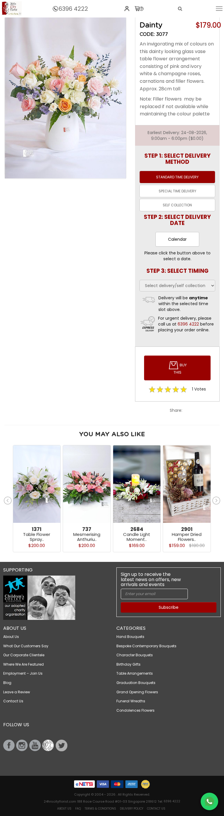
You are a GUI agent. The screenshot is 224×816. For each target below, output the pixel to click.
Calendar (177, 239)
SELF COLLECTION (177, 205)
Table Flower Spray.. (36, 536)
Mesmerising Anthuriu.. (86, 536)
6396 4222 (73, 9)
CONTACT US (156, 808)
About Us (11, 636)
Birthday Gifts (128, 664)
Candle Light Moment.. (136, 536)
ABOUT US (64, 808)
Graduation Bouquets (135, 682)
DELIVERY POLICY (131, 808)
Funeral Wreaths (130, 701)
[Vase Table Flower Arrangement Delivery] (11, 8)
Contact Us (13, 701)
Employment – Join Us (23, 673)
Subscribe (168, 607)
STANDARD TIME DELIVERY (177, 177)
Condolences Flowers (135, 710)
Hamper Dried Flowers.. (187, 536)
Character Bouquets (134, 655)
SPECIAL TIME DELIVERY (177, 191)
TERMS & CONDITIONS (100, 808)
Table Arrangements (134, 673)
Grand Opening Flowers (137, 692)
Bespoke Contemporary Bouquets (146, 645)
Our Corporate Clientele (23, 655)
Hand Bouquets (130, 636)
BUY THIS (180, 368)
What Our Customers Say (25, 645)
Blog (7, 682)
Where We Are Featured (23, 664)
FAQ (78, 808)
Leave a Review (16, 692)
